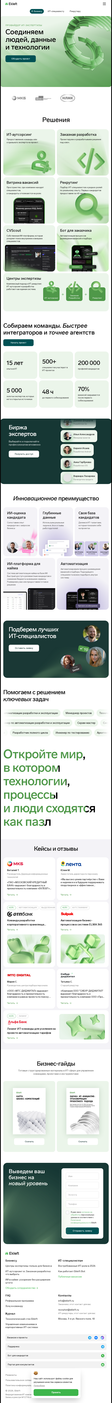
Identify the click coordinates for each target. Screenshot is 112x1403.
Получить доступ (25, 454)
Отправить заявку (82, 1230)
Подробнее (39, 1385)
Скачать (29, 1141)
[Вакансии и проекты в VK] (95, 1337)
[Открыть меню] (103, 4)
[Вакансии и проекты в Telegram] (89, 1337)
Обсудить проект (21, 58)
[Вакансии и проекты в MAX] (101, 1337)
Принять (56, 1392)
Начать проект (19, 342)
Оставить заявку (25, 648)
